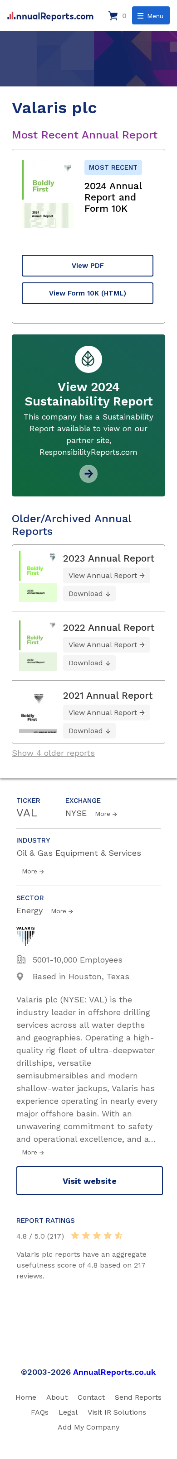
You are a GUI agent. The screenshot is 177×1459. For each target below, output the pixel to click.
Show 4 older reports (53, 753)
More (102, 813)
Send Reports (138, 1397)
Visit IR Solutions (117, 1412)
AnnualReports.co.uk (114, 1372)
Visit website (90, 1181)
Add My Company (88, 1427)
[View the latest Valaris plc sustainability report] (88, 479)
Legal (68, 1412)
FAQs (40, 1412)
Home (25, 1397)
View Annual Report (103, 575)
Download (86, 593)
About (57, 1397)
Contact (91, 1397)
